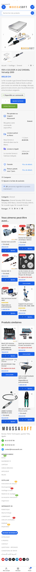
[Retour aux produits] (31, 65)
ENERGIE (4, 523)
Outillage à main (7, 490)
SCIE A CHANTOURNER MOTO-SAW (26, 377)
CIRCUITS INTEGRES (8, 519)
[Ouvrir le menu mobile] (3, 7)
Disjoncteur (6, 526)
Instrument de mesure (9, 483)
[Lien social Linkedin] (17, 208)
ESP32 (4, 457)
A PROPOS (5, 540)
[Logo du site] (18, 7)
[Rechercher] (32, 13)
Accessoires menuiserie (10, 497)
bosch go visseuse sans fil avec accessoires (26, 344)
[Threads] (24, 559)
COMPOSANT (6, 516)
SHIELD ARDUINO (7, 468)
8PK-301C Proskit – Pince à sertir (24, 410)
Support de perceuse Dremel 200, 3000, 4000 (26, 305)
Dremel (19, 65)
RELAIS (4, 475)
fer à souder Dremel (21, 205)
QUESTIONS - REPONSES (10, 547)
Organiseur (5, 501)
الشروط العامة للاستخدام (9, 554)
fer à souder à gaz (8, 205)
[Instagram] (10, 559)
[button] (4, 34)
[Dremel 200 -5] (10, 261)
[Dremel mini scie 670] (10, 232)
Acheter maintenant (9, 106)
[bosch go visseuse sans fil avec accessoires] (26, 334)
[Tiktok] (27, 559)
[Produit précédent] (28, 65)
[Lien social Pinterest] (15, 208)
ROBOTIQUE (6, 509)
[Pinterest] (20, 559)
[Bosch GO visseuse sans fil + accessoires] (10, 334)
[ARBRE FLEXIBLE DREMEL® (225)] (10, 400)
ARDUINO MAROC (7, 454)
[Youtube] (3, 559)
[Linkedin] (17, 559)
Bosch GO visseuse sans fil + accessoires (9, 344)
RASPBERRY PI (6, 461)
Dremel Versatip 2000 (17, 200)
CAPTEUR (5, 464)
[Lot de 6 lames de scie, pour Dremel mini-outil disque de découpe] (26, 261)
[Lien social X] (12, 208)
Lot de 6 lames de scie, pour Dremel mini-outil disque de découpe (26, 273)
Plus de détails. (27, 164)
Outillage (11, 65)
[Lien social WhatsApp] (19, 208)
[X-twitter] (13, 559)
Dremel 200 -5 (6, 271)
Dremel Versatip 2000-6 (25, 203)
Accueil (4, 65)
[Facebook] (6, 559)
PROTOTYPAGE (6, 513)
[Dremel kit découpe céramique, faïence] (26, 230)
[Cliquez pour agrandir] (5, 47)
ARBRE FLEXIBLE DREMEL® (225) (7, 412)
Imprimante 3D (7, 506)
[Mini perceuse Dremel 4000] (10, 291)
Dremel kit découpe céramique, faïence (25, 239)
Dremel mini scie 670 (9, 242)
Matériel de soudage (8, 494)
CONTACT (5, 544)
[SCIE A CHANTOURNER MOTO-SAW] (26, 367)
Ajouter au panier (18, 101)
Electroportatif (6, 487)
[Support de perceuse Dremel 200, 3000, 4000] (26, 294)
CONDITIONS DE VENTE (9, 551)
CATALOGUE (6, 537)
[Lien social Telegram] (22, 208)
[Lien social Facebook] (9, 208)
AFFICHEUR (5, 471)
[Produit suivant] (33, 65)
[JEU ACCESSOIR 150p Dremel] (10, 361)
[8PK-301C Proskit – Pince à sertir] (26, 399)
